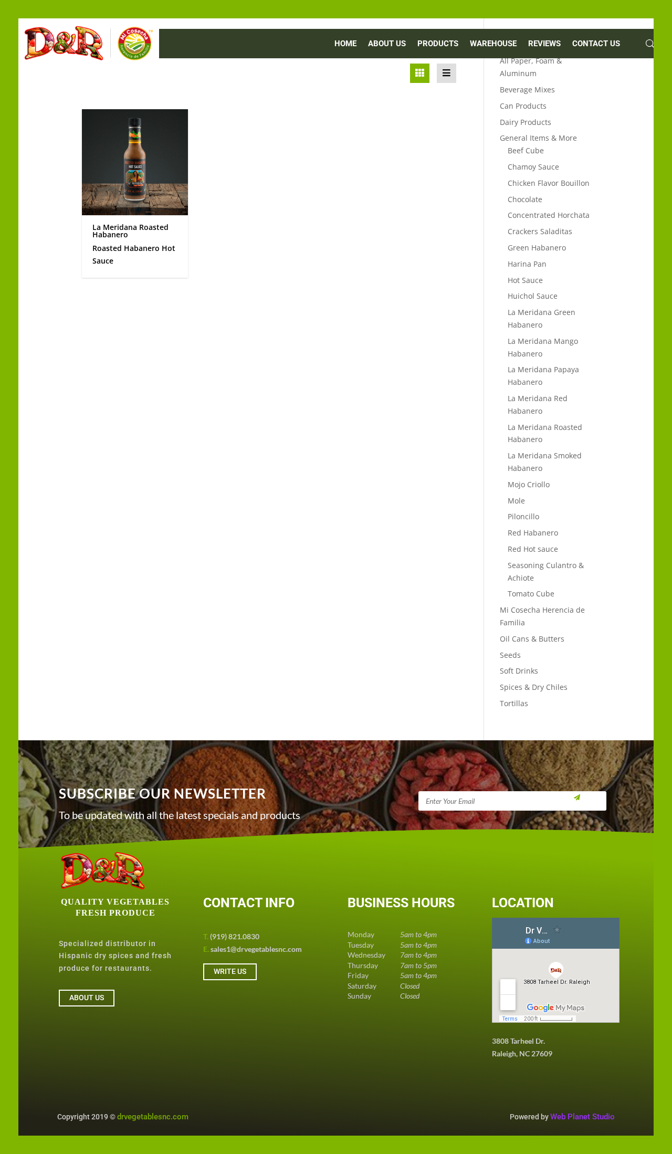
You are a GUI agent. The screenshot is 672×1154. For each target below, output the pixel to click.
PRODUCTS (437, 44)
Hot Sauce (525, 280)
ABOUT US (387, 44)
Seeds (510, 655)
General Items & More (538, 138)
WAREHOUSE (493, 44)
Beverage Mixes (527, 90)
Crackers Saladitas (540, 231)
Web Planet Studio (582, 1116)
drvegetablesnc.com (152, 1116)
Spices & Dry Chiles (534, 687)
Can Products (523, 106)
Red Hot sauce (533, 549)
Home (345, 44)
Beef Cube (526, 150)
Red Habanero (533, 533)
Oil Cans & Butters (532, 639)
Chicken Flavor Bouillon (549, 183)
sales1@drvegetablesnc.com (256, 949)
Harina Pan (527, 264)
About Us (86, 997)
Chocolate (525, 199)
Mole (516, 501)
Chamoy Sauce (533, 167)
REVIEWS (544, 44)
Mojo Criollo (529, 484)
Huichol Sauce (533, 296)
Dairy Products (525, 122)
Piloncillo (523, 516)
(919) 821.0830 (234, 936)
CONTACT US (596, 44)
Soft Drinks (519, 671)
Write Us (230, 971)
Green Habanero (537, 248)
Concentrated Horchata (549, 215)
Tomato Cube (531, 594)
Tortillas (514, 703)
